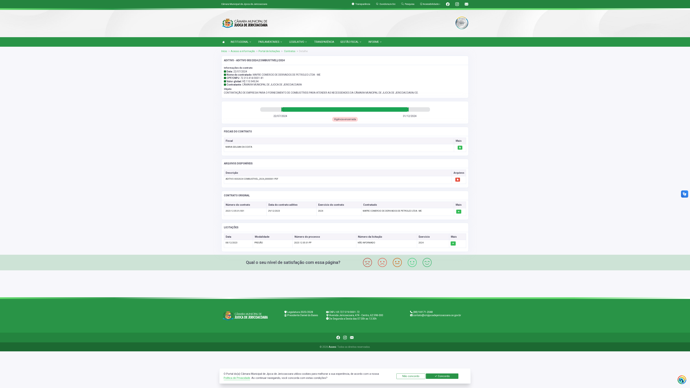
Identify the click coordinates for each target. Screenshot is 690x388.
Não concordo (410, 376)
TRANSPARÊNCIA (324, 41)
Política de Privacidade (237, 378)
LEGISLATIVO (296, 41)
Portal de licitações (269, 51)
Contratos (289, 51)
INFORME (374, 41)
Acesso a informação (243, 51)
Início (224, 51)
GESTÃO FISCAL (349, 41)
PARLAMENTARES (268, 41)
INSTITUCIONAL (240, 41)
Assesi (332, 346)
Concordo (443, 376)
